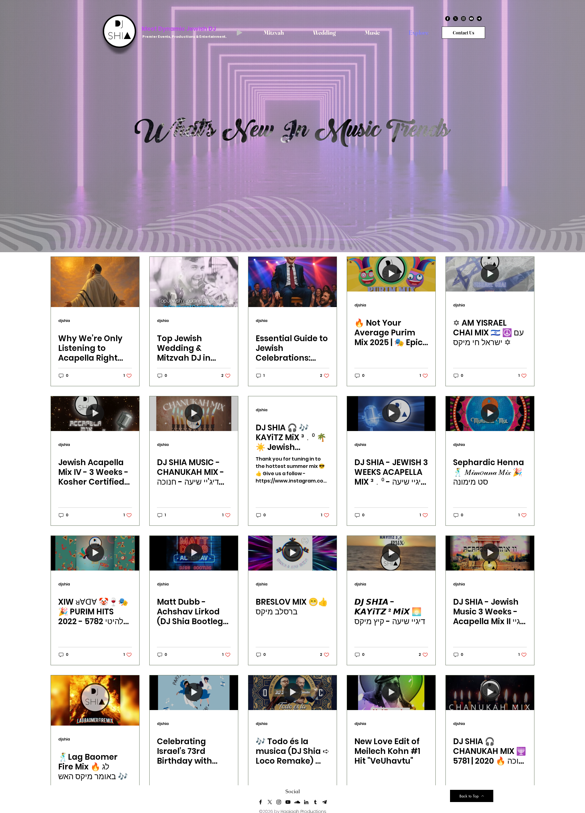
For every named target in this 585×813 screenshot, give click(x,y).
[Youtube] (471, 18)
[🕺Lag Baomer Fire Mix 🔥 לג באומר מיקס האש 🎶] (95, 700)
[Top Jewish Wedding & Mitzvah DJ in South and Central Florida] (194, 282)
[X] (455, 18)
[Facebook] (447, 18)
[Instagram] (463, 18)
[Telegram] (479, 18)
